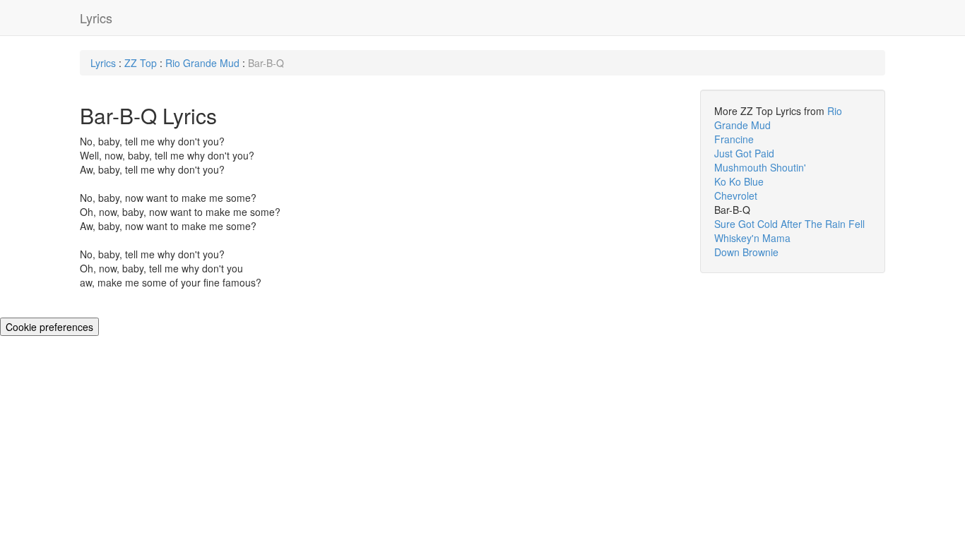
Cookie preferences (49, 327)
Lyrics (96, 17)
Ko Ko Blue (739, 181)
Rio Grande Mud (202, 63)
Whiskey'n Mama (752, 238)
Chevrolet (735, 195)
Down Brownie (746, 252)
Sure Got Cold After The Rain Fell (789, 224)
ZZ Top (140, 63)
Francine (734, 139)
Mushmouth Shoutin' (760, 167)
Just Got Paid (744, 153)
